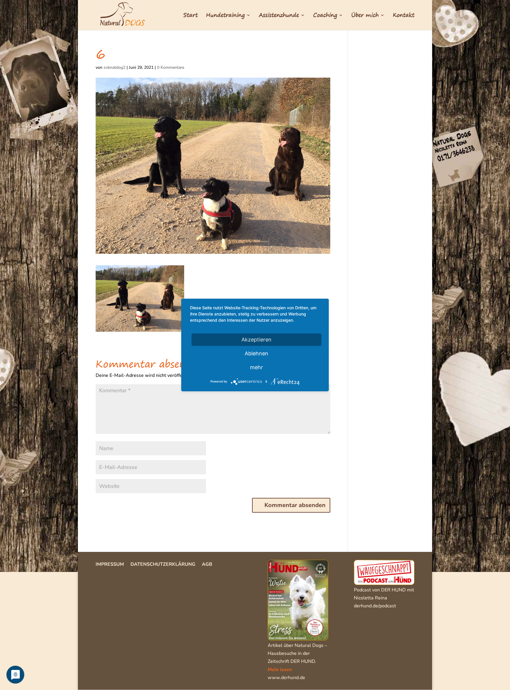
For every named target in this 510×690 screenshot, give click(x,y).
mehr (256, 367)
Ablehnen (256, 353)
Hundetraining (225, 16)
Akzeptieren (256, 339)
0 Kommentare (170, 67)
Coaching (325, 16)
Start (190, 16)
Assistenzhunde (279, 16)
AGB (207, 565)
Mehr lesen (280, 669)
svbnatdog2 (114, 67)
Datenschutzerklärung (162, 565)
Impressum (110, 565)
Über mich (365, 16)
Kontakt (403, 16)
